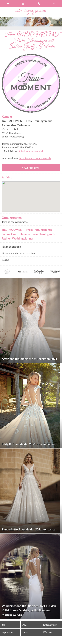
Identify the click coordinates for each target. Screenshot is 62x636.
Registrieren (38, 3)
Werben (47, 632)
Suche (5, 259)
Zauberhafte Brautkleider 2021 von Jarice (28, 529)
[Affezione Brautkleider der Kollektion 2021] (31, 320)
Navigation (7, 3)
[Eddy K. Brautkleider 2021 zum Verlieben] (31, 405)
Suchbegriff (54, 3)
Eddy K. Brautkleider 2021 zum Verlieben (28, 444)
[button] (31, 195)
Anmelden (23, 3)
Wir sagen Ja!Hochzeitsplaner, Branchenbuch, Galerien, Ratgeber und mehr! (30, 12)
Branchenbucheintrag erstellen (18, 253)
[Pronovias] (55, 272)
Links (25, 632)
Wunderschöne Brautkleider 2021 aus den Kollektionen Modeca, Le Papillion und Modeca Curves (29, 610)
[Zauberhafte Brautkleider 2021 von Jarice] (31, 490)
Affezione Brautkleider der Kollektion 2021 (29, 359)
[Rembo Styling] (39, 272)
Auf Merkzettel (32, 167)
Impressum (7, 632)
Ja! (3, 624)
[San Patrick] (23, 272)
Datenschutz (50, 624)
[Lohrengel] (7, 272)
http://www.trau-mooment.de (35, 158)
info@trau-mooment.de (31, 151)
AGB (24, 624)
